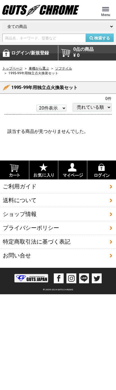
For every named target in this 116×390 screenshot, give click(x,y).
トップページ (12, 68)
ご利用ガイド (20, 186)
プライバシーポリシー (31, 227)
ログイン (30, 52)
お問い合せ (17, 255)
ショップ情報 (20, 213)
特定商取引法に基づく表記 (36, 241)
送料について (20, 200)
